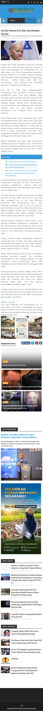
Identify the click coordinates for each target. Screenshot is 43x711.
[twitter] (28, 2)
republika (11, 302)
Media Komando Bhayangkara (27, 708)
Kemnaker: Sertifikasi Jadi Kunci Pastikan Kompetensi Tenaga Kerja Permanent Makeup (19, 436)
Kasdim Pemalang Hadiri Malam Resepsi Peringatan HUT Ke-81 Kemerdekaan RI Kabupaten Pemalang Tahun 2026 (24, 670)
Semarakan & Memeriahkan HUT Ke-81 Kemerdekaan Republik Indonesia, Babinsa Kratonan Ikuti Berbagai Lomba (25, 592)
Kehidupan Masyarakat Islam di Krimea (22, 162)
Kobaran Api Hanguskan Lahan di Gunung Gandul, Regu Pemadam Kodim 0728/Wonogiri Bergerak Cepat (26, 604)
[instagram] (34, 2)
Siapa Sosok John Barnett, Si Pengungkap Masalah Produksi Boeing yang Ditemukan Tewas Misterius (21, 173)
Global (28, 38)
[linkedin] (38, 2)
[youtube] (41, 2)
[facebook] (31, 2)
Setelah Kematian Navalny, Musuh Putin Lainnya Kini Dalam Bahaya (22, 386)
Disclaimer (14, 658)
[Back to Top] (22, 705)
